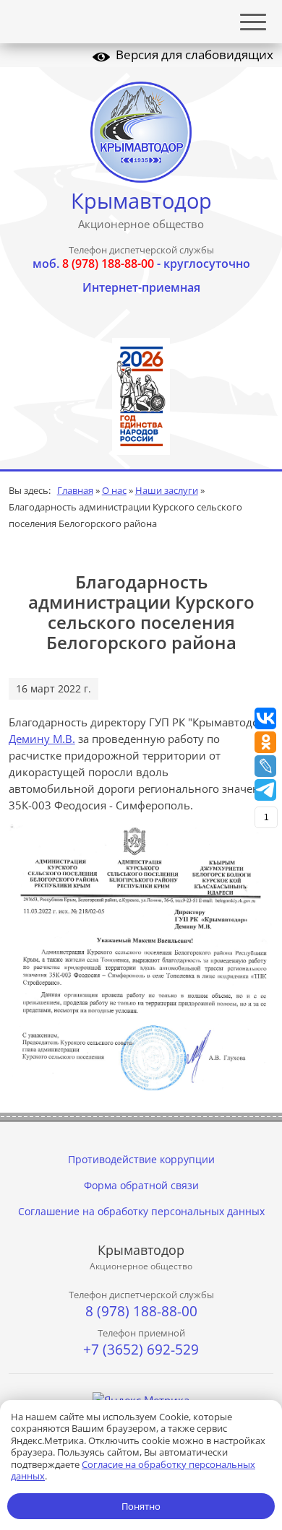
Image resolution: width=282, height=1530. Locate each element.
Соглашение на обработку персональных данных (141, 1211)
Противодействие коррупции (141, 1159)
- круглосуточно (141, 263)
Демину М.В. (42, 738)
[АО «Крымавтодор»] (141, 132)
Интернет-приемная (141, 287)
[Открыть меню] (253, 21)
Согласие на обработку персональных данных (133, 1470)
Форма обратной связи (141, 1185)
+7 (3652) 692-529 (141, 1349)
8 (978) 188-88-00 (141, 1311)
